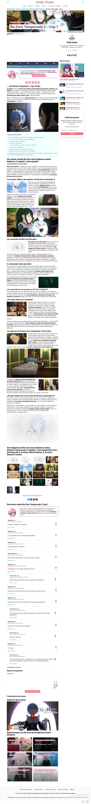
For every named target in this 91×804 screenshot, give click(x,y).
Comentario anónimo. (15, 667)
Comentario (10, 673)
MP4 (37, 63)
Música (44, 6)
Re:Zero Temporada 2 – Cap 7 (17, 744)
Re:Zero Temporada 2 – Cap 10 (43, 744)
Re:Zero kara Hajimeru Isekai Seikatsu (32, 495)
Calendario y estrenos (54, 6)
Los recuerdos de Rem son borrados (17, 141)
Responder (11, 527)
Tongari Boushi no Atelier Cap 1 (75, 97)
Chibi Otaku (45, 2)
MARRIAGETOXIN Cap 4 (73, 102)
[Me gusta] (55, 523)
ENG (54, 63)
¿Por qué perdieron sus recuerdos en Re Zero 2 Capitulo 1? (23, 145)
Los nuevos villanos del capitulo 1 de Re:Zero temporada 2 (22, 139)
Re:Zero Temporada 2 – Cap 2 (18, 66)
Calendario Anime (50, 789)
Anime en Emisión (63, 789)
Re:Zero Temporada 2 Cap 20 (17, 774)
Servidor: (10, 34)
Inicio (24, 6)
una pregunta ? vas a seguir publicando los (78, 797)
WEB (28, 63)
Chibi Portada (11, 9)
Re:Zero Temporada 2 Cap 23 (17, 759)
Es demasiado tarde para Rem (15, 143)
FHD (11, 63)
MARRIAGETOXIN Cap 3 (73, 108)
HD (19, 63)
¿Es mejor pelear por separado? (16, 147)
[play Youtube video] (32, 716)
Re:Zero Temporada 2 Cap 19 (42, 774)
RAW (45, 63)
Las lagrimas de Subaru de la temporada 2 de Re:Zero (21, 149)
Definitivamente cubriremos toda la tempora (78, 794)
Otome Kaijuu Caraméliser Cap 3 (69, 79)
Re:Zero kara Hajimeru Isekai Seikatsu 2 (33, 9)
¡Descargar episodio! (39, 75)
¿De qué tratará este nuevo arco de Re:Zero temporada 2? (22, 151)
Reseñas (37, 6)
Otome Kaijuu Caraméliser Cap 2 (75, 84)
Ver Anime (65, 6)
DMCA (72, 789)
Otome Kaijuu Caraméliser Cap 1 (75, 91)
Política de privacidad (26, 789)
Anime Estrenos (38, 789)
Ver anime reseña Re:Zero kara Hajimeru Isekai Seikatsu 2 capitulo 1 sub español (25, 137)
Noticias (30, 6)
